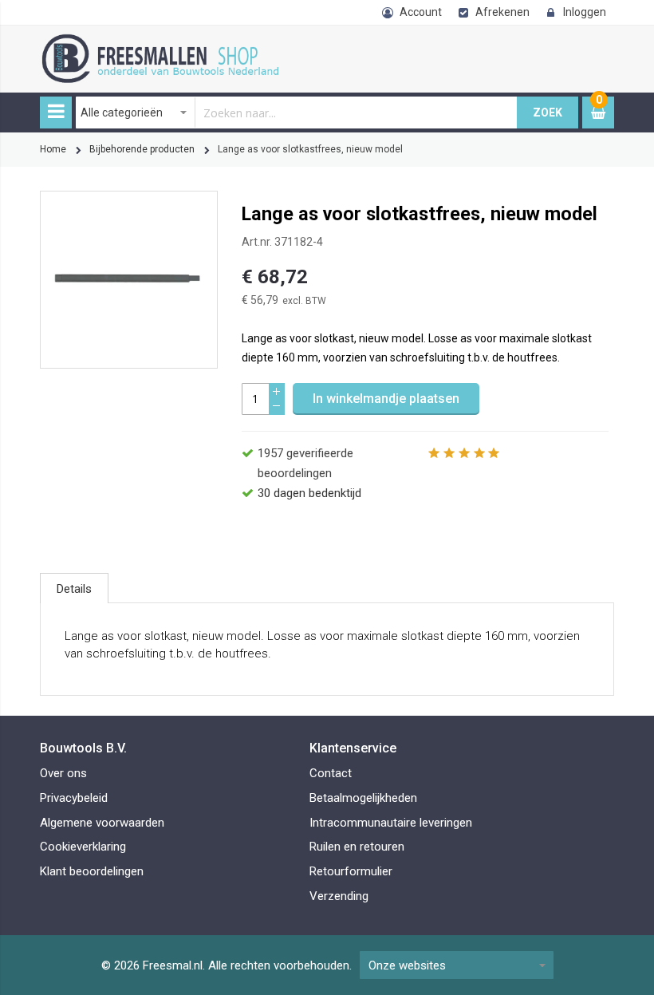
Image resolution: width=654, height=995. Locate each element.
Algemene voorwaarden (102, 822)
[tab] (74, 588)
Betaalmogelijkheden (363, 798)
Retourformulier (350, 871)
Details (74, 589)
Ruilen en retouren (356, 846)
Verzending (338, 896)
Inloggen (584, 12)
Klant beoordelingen (92, 871)
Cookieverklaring (83, 846)
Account (421, 12)
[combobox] (297, 112)
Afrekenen (502, 12)
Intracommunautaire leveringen (390, 822)
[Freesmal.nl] (179, 42)
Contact (330, 773)
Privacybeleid (74, 798)
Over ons (63, 773)
